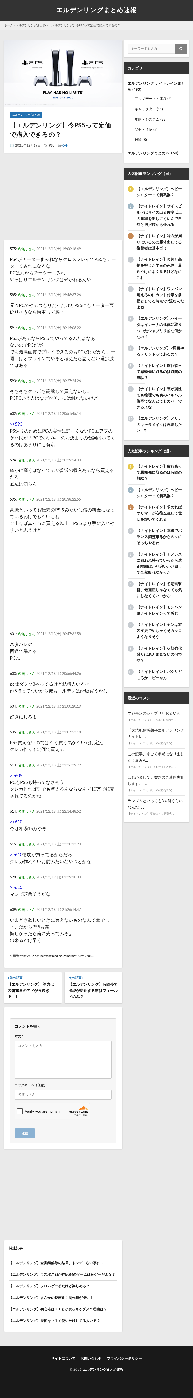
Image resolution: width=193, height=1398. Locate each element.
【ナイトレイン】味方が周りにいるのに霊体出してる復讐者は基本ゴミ (159, 242)
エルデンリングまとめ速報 (96, 10)
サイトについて (63, 1358)
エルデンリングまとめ (31, 25)
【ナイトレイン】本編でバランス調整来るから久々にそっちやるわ (159, 537)
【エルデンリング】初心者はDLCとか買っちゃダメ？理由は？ (58, 1309)
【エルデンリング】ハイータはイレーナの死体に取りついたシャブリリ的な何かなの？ (159, 328)
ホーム (8, 25)
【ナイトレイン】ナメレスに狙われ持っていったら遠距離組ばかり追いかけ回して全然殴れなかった (159, 564)
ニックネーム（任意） (31, 1085)
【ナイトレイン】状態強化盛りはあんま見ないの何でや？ (159, 655)
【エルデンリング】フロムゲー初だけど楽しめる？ (49, 1286)
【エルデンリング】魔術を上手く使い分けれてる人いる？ (54, 1321)
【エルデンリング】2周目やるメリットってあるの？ (160, 351)
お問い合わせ (91, 1358)
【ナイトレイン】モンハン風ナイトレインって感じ (159, 610)
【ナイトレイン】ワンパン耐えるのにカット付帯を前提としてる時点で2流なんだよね (160, 298)
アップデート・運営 (150, 99)
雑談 (138, 140)
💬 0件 (63, 145)
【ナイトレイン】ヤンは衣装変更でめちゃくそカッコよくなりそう (159, 631)
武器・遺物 (143, 130)
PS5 (52, 145)
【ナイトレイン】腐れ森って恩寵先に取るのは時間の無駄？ (159, 372)
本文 (19, 1036)
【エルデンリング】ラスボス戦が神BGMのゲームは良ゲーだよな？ (62, 1274)
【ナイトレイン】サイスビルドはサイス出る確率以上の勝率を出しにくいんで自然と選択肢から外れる (159, 215)
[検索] (181, 49)
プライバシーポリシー (124, 1358)
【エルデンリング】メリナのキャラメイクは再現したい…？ (159, 425)
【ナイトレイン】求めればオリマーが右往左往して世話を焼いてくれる (159, 513)
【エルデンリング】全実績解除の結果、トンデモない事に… (56, 1263)
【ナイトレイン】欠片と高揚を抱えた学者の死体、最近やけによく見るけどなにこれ (159, 269)
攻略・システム (147, 119)
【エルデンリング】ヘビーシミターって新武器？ (159, 192)
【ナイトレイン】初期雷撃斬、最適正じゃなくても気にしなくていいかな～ (159, 590)
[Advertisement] (63, 201)
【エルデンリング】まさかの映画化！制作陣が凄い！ (51, 1298)
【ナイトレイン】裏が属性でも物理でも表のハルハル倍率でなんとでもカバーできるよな (159, 398)
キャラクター (145, 109)
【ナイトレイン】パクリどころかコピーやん (159, 675)
